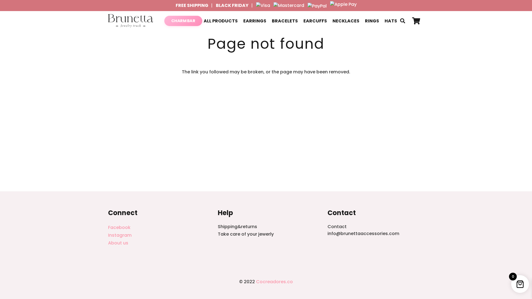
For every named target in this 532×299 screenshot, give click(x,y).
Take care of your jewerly (246, 234)
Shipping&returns (237, 226)
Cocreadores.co (274, 282)
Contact (337, 226)
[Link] (130, 21)
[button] (402, 21)
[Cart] (416, 21)
